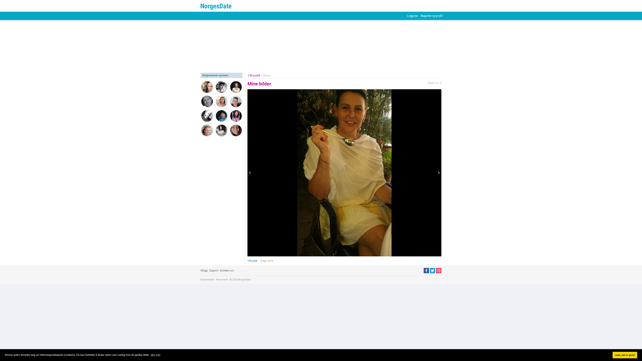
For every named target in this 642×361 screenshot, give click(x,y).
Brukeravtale (207, 279)
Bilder (267, 75)
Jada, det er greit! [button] (625, 355)
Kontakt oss (227, 270)
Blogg (204, 270)
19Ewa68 (253, 75)
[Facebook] (426, 270)
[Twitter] (432, 270)
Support (213, 270)
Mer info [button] (155, 354)
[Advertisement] (321, 45)
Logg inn (412, 16)
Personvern (222, 279)
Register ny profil (432, 16)
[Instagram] (438, 270)
